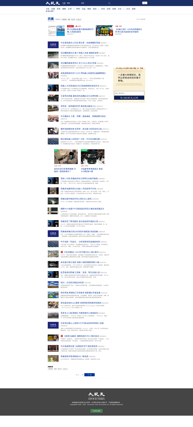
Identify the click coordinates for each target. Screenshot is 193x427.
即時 (78, 9)
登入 (145, 3)
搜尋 (108, 3)
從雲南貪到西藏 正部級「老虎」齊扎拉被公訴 (80, 272)
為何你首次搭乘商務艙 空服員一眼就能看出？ (65, 170)
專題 (89, 9)
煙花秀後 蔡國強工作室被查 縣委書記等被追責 (81, 293)
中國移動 (64, 19)
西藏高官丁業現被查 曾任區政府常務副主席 (79, 221)
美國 (53, 9)
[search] (95, 3)
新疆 (69, 19)
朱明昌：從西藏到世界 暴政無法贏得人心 (78, 106)
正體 (63, 3)
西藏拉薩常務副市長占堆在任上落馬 (76, 199)
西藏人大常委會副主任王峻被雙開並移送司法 (80, 86)
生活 (128, 9)
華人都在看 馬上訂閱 (129, 97)
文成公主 (78, 19)
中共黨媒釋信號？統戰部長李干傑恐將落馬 (79, 346)
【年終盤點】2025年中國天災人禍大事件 (81, 252)
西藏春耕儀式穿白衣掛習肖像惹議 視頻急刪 (79, 231)
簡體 (68, 3)
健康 (134, 9)
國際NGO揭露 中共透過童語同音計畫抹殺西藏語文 (82, 209)
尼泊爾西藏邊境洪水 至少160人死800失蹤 (78, 63)
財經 (108, 9)
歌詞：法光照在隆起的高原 (72, 282)
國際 (64, 9)
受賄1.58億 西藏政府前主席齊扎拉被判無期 (79, 178)
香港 (58, 9)
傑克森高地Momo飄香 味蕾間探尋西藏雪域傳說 (81, 303)
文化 (120, 9)
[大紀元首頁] (53, 3)
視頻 (94, 9)
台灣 (69, 9)
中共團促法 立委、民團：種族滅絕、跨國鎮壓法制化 (83, 116)
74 (82, 375)
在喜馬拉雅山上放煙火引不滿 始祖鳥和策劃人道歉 (82, 323)
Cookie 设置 (96, 411)
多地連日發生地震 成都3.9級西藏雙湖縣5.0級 (80, 262)
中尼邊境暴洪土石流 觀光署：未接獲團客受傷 (80, 43)
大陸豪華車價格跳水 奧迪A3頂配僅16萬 (92, 170)
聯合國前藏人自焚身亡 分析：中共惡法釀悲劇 (80, 139)
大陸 (47, 9)
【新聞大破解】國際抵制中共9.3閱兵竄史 (81, 336)
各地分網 (49, 11)
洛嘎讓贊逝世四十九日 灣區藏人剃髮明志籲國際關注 (83, 73)
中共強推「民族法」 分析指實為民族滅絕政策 (80, 242)
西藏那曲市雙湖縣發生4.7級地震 (74, 356)
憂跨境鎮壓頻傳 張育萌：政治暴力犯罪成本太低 (81, 129)
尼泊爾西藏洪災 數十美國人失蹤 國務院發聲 (80, 53)
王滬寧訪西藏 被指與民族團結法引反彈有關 (79, 96)
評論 (83, 9)
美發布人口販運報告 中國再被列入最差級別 (79, 313)
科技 (103, 9)
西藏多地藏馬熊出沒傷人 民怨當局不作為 (78, 189)
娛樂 (114, 9)
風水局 (73, 19)
